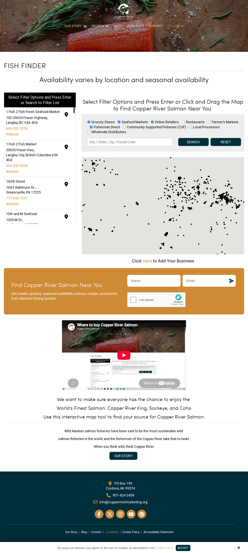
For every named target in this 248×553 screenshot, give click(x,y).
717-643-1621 (17, 198)
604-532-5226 (17, 128)
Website (12, 134)
